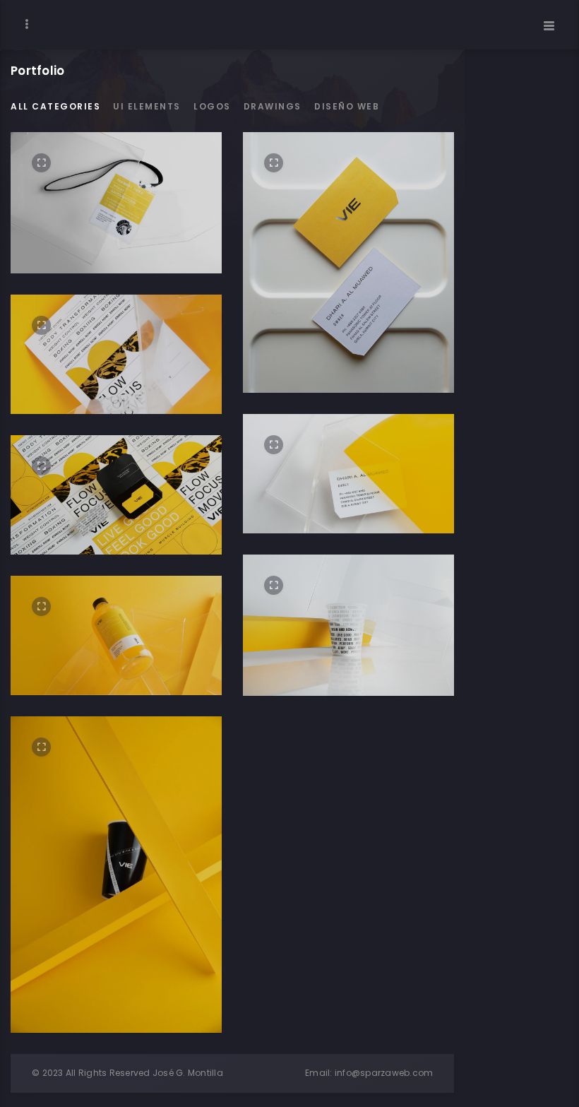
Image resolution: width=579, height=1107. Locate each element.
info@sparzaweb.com (384, 1073)
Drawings (273, 106)
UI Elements (147, 106)
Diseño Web (346, 106)
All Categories (55, 106)
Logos (212, 106)
